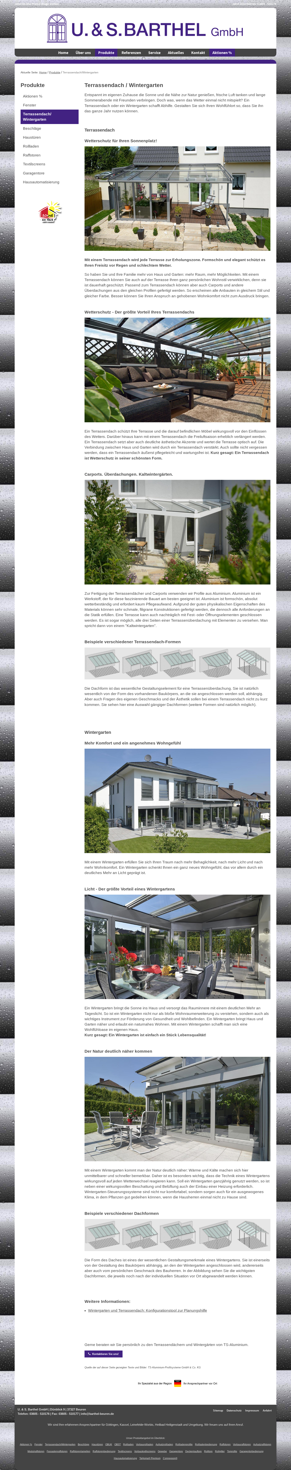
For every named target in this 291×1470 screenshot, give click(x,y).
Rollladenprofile (184, 1444)
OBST (117, 1444)
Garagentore (34, 173)
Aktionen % (222, 52)
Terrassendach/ (37, 116)
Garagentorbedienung (251, 1451)
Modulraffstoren (36, 1451)
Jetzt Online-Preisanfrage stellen (37, 4)
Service (154, 52)
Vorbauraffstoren (242, 1444)
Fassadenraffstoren (57, 1451)
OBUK (108, 1444)
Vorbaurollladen (144, 1444)
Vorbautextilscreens (144, 1451)
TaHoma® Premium (150, 1458)
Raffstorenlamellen (80, 1451)
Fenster (29, 105)
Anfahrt (267, 1410)
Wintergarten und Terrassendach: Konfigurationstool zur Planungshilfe (147, 1310)
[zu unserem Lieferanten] (49, 210)
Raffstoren (32, 155)
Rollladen (31, 146)
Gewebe (162, 1451)
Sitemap (218, 1410)
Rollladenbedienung (206, 1444)
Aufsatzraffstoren (262, 1444)
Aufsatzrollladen (164, 1444)
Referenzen (131, 52)
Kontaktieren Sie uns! (103, 1353)
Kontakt (198, 52)
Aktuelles (176, 52)
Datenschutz (234, 1410)
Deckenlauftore (193, 1451)
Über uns (83, 52)
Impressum (252, 1410)
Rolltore (208, 1451)
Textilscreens (34, 164)
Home (63, 52)
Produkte (106, 52)
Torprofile (232, 1451)
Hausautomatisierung (41, 182)
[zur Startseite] (145, 28)
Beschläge (32, 128)
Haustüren (32, 137)
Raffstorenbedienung (104, 1451)
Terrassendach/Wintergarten (60, 1444)
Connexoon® (170, 1458)
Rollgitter (220, 1451)
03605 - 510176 (266, 4)
